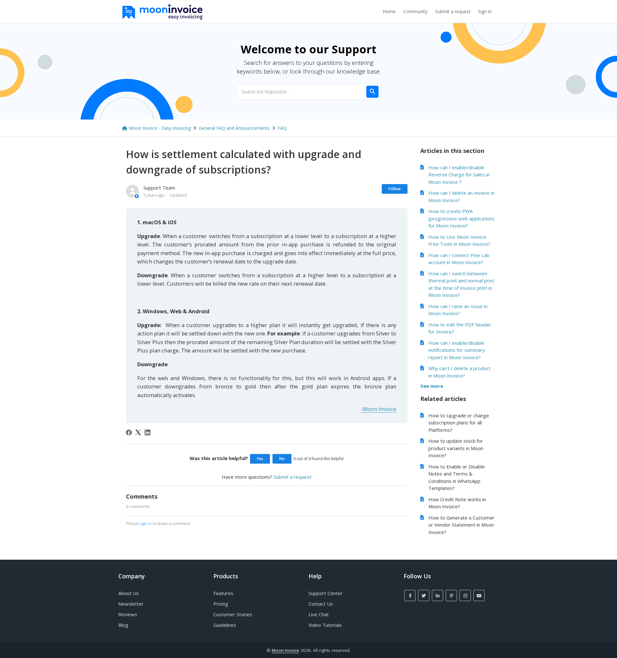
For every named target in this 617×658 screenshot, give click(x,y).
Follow (395, 188)
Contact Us (320, 603)
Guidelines (224, 625)
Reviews (127, 614)
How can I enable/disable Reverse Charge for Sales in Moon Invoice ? (459, 174)
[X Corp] (138, 432)
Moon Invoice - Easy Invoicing (160, 128)
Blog (123, 625)
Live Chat (318, 614)
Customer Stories (232, 614)
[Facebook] (129, 432)
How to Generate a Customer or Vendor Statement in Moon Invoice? (461, 524)
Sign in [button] (485, 11)
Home (389, 11)
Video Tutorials (325, 625)
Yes (260, 458)
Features (223, 593)
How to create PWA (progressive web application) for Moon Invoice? (461, 218)
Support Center (325, 593)
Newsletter (131, 603)
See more (431, 386)
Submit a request (452, 11)
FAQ (282, 128)
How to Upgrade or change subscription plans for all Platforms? (458, 422)
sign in (146, 523)
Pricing (220, 603)
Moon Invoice (285, 650)
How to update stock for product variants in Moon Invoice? (455, 448)
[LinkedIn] (147, 432)
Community (415, 11)
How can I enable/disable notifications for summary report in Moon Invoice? (456, 350)
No (282, 458)
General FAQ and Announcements (234, 128)
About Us (128, 593)
